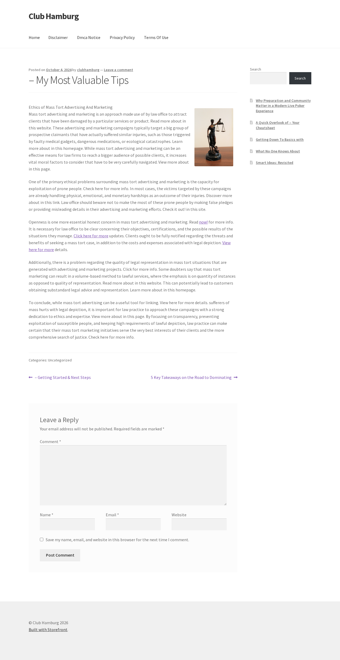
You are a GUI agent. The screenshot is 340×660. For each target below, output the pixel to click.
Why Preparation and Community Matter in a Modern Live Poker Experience (283, 105)
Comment (50, 441)
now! (203, 222)
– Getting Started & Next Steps (63, 377)
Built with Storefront (48, 629)
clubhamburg (88, 69)
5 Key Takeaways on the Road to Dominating (191, 377)
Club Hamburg (54, 16)
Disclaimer (58, 37)
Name (46, 514)
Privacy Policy (122, 37)
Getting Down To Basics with (280, 139)
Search (255, 69)
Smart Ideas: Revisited (274, 162)
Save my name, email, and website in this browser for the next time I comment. (117, 539)
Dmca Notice (88, 37)
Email (112, 514)
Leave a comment (118, 69)
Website (179, 514)
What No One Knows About (278, 151)
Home (34, 37)
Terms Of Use (156, 37)
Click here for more (91, 235)
